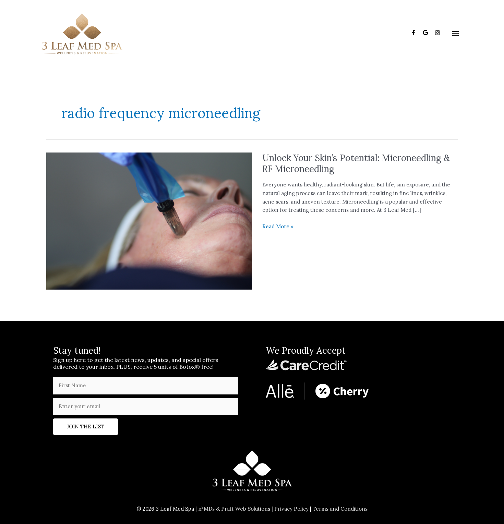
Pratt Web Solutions (245, 508)
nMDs (206, 508)
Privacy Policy (291, 508)
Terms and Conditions (340, 508)
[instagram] (438, 32)
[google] (428, 32)
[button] (85, 426)
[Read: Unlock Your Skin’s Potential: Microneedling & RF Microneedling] (149, 220)
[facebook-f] (416, 32)
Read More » (277, 227)
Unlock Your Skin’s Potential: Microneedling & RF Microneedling (356, 163)
